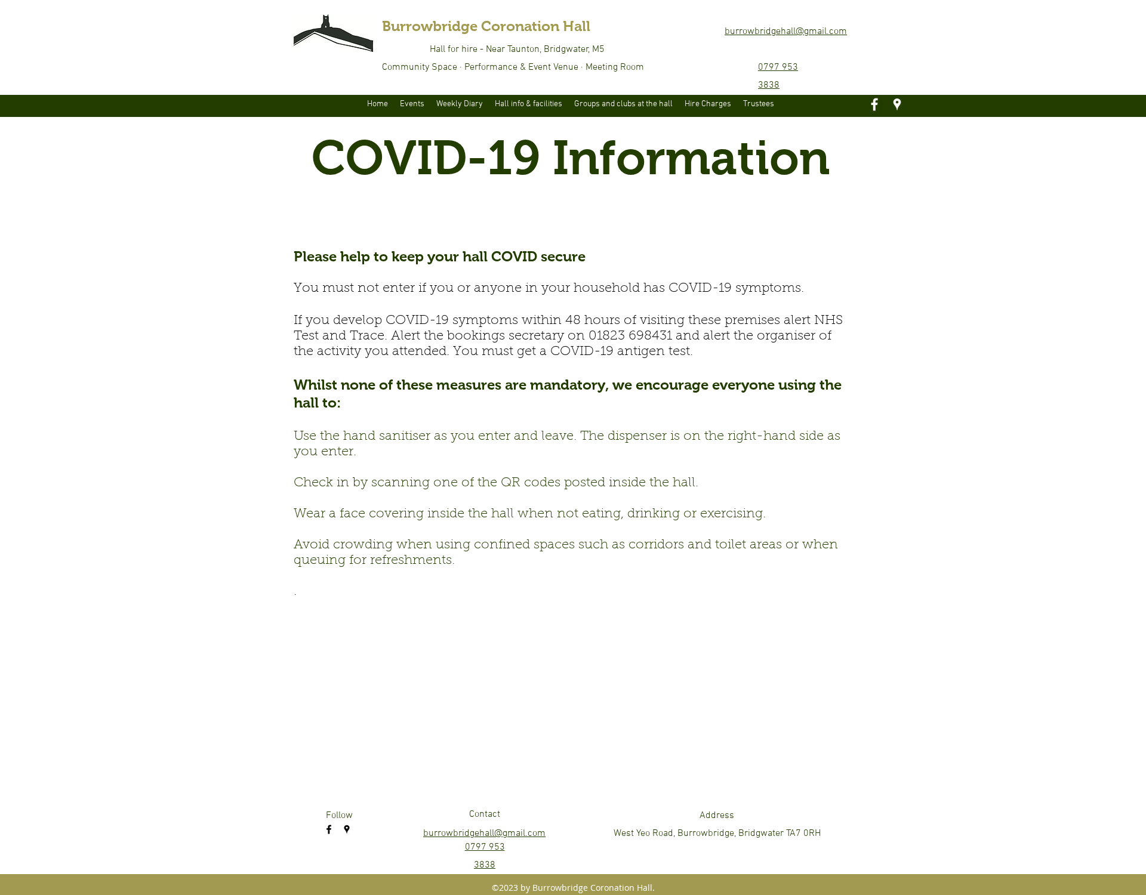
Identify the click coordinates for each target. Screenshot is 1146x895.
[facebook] (874, 104)
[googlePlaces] (897, 104)
